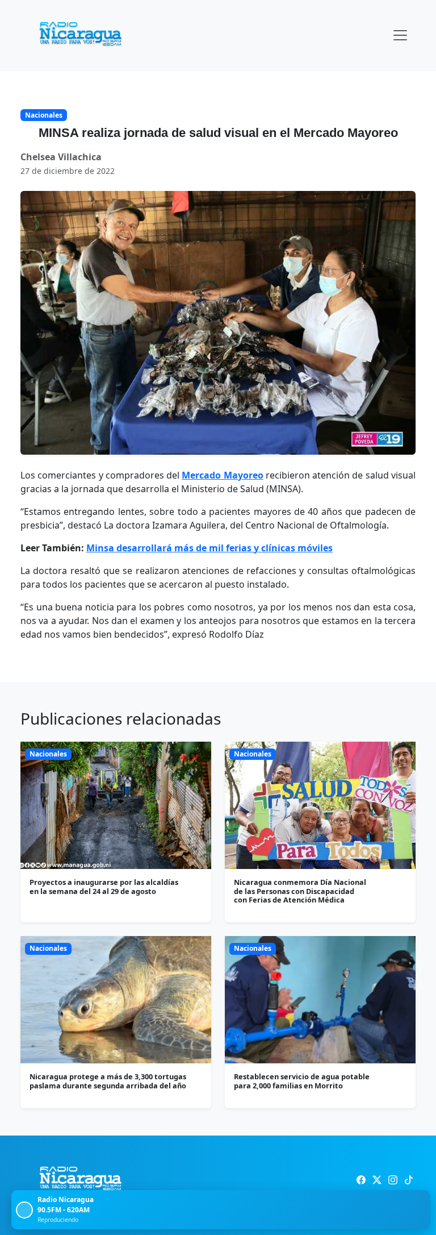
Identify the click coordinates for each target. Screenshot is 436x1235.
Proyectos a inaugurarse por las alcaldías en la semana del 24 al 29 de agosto (104, 886)
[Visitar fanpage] (361, 1180)
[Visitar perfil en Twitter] (377, 1180)
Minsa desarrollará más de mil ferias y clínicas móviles (209, 548)
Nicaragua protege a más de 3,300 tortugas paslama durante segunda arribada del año (108, 1080)
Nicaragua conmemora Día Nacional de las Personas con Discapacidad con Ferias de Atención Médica (300, 891)
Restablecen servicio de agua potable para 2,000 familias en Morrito (302, 1080)
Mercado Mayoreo (222, 475)
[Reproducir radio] (24, 1210)
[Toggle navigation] (400, 35)
